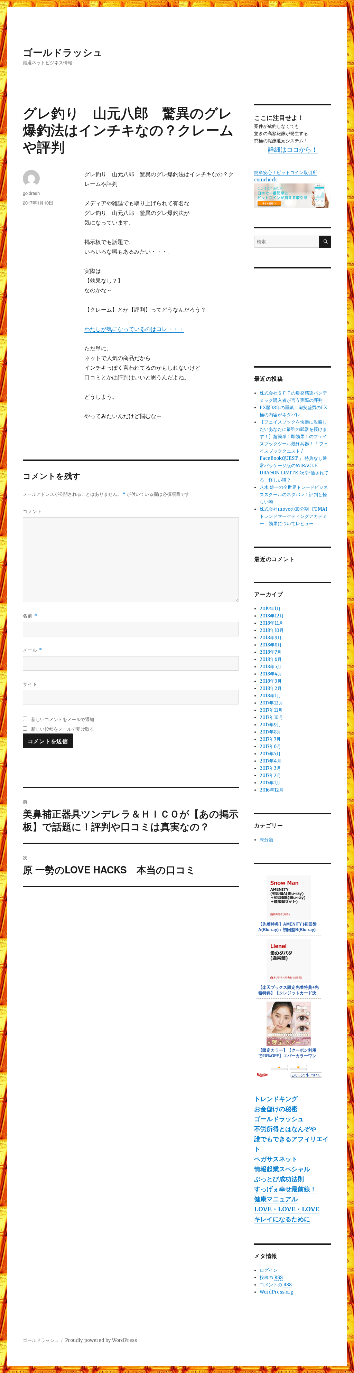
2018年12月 (272, 616)
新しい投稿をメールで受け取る (62, 729)
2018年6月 (271, 659)
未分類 (266, 840)
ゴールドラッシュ (63, 52)
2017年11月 (271, 710)
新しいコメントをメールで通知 (62, 719)
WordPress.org (277, 1292)
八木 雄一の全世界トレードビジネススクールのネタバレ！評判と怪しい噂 (294, 494)
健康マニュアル (276, 1199)
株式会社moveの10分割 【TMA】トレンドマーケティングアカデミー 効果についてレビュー (295, 516)
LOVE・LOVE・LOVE (286, 1209)
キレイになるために (282, 1219)
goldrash (31, 193)
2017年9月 (270, 725)
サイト (30, 684)
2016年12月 (271, 790)
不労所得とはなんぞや (285, 1129)
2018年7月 (270, 652)
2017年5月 (270, 754)
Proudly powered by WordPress (101, 1340)
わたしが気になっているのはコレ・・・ (134, 328)
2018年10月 (272, 630)
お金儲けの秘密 (276, 1109)
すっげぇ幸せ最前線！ (285, 1189)
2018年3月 (271, 681)
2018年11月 (271, 623)
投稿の (271, 1277)
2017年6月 (270, 746)
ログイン (269, 1270)
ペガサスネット (276, 1159)
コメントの (276, 1285)
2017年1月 (270, 783)
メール (32, 649)
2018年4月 (271, 674)
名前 (30, 615)
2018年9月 (271, 638)
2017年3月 (270, 768)
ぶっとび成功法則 (279, 1179)
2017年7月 (270, 739)
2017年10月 (271, 717)
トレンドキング (276, 1099)
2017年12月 (271, 703)
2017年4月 (270, 761)
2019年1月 (270, 609)
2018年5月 (270, 667)
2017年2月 (270, 775)
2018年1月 (270, 696)
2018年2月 (271, 688)
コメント (32, 511)
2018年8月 (271, 645)
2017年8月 (270, 732)
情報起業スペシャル (282, 1169)
